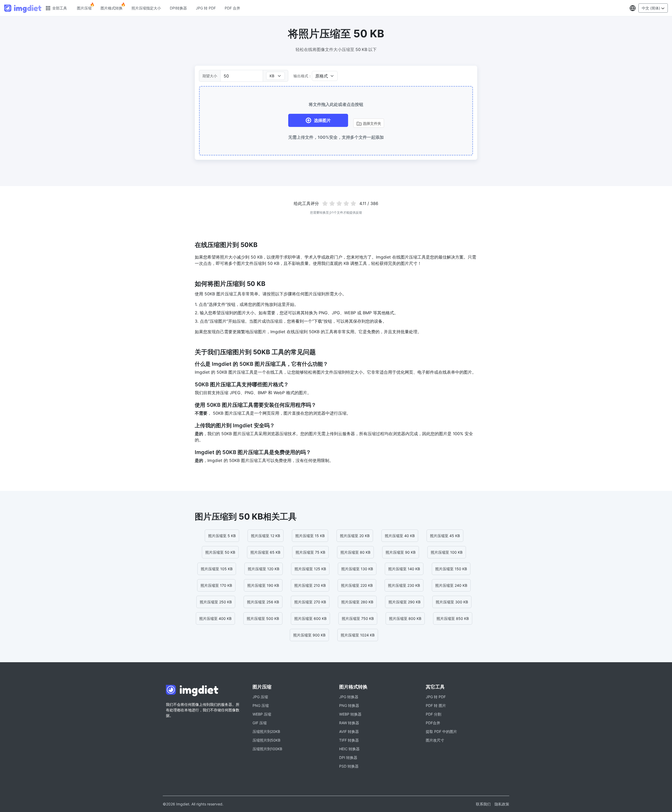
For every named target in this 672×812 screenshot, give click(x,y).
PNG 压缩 (261, 705)
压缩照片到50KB (266, 740)
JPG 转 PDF (206, 8)
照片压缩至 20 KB (355, 535)
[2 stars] (332, 203)
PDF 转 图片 (436, 705)
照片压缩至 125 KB (310, 569)
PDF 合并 (232, 8)
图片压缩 (84, 8)
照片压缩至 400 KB (215, 618)
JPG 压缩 (260, 697)
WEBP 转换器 (350, 714)
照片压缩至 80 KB (355, 552)
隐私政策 (502, 804)
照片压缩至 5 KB (222, 535)
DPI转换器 (178, 8)
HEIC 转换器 (349, 749)
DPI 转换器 (348, 757)
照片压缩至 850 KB (453, 618)
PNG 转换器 (349, 705)
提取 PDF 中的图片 (441, 731)
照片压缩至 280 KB (357, 602)
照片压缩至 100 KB (447, 552)
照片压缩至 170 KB (216, 585)
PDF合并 (433, 723)
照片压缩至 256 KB (263, 602)
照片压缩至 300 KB (452, 602)
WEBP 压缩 (262, 714)
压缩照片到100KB (267, 749)
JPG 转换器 (348, 697)
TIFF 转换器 (349, 740)
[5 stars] (353, 203)
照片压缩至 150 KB (451, 569)
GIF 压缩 (260, 723)
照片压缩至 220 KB (357, 585)
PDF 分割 (433, 714)
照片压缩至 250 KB (216, 602)
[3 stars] (339, 203)
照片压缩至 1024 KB (358, 635)
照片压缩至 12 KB (265, 535)
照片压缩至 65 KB (265, 552)
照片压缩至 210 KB (310, 585)
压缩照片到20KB (266, 731)
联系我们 (483, 804)
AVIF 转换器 (349, 731)
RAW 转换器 (349, 723)
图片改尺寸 (435, 740)
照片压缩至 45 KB (445, 535)
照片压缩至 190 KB (263, 585)
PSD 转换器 (349, 766)
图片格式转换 (112, 8)
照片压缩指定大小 (146, 8)
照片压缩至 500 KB (263, 618)
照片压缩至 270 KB (310, 602)
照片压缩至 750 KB (358, 618)
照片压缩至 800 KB (405, 618)
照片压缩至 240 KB (451, 585)
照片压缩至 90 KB (401, 552)
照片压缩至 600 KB (310, 618)
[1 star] (325, 203)
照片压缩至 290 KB (404, 602)
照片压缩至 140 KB (404, 569)
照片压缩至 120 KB (263, 569)
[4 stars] (346, 203)
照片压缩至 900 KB (309, 635)
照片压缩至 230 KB (404, 585)
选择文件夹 (371, 123)
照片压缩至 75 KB (310, 552)
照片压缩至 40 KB (400, 535)
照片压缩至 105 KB (217, 569)
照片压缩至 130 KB (357, 569)
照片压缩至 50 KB (220, 552)
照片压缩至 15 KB (310, 535)
